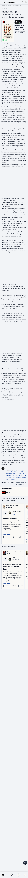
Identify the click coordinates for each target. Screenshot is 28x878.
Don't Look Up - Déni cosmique (8, 6)
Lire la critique (7, 534)
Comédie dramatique (16, 5)
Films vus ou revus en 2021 (13, 473)
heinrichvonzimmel (16, 511)
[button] (26, 2)
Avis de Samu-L (4, 8)
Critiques (18, 6)
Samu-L (22, 31)
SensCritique (4, 5)
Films (9, 5)
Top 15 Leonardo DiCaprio (18, 472)
